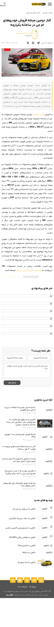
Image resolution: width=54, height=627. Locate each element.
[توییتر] (28, 43)
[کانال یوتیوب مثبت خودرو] (13, 580)
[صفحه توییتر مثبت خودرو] (27, 580)
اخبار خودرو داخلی (33, 13)
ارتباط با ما (22, 586)
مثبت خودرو (47, 13)
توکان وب (9, 595)
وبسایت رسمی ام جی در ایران (28, 270)
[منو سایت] (49, 4)
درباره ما (32, 586)
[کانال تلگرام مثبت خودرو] (34, 580)
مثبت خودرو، (38, 114)
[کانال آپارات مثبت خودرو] (20, 580)
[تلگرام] (38, 43)
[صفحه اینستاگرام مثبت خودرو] (41, 580)
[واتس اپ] (33, 43)
